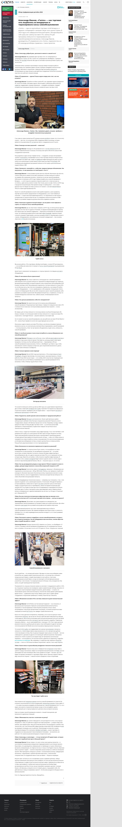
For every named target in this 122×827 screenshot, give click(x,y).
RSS (69, 802)
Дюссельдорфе (47, 213)
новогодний (24, 505)
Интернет (5, 56)
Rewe (58, 650)
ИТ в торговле (6, 49)
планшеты (25, 616)
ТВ (59, 2)
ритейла (47, 138)
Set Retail (54, 161)
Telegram (51, 810)
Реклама (37, 804)
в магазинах (23, 157)
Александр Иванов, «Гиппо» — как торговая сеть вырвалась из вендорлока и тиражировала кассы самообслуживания (80, 14)
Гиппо (25, 58)
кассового (60, 271)
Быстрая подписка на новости (75, 800)
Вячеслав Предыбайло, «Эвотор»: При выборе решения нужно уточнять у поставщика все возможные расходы (80, 55)
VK (50, 804)
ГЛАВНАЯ (17, 2)
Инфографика (6, 65)
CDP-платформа (30, 408)
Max (50, 802)
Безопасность (6, 40)
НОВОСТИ (23, 2)
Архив (5, 810)
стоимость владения (30, 459)
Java (63, 726)
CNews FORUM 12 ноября (6, 9)
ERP (26, 165)
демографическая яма (57, 338)
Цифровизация (6, 34)
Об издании (38, 802)
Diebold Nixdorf (56, 186)
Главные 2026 (7, 26)
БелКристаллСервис (41, 730)
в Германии (50, 649)
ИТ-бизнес (5, 59)
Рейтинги (5, 62)
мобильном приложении (22, 412)
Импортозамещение (7, 37)
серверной (39, 159)
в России (38, 338)
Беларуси (30, 338)
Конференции (23, 802)
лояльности (53, 69)
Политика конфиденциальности (76, 804)
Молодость (30, 419)
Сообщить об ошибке (73, 806)
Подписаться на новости (56, 783)
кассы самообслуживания (47, 266)
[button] (83, 2)
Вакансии (37, 806)
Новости (6, 802)
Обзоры (6, 808)
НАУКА (55, 2)
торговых (24, 60)
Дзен (50, 812)
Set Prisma (29, 611)
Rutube (51, 808)
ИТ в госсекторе (6, 43)
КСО (50, 185)
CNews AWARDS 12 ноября (6, 13)
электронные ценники (49, 703)
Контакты (37, 808)
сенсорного (35, 620)
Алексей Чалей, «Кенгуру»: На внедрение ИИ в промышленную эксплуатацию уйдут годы (80, 27)
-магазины (58, 410)
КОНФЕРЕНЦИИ (37, 2)
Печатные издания (24, 812)
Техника (22, 808)
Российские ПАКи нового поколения (7, 30)
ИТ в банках (5, 46)
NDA (28, 283)
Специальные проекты (25, 804)
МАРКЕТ (45, 2)
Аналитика (29, 2)
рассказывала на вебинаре (22, 640)
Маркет (21, 806)
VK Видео (51, 806)
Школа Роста (6, 17)
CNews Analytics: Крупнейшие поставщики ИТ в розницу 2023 (77, 70)
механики (51, 629)
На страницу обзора (23, 7)
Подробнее (78, 75)
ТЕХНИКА (51, 2)
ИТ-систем (32, 142)
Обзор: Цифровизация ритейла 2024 (30, 12)
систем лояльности (51, 148)
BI (57, 633)
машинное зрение (31, 701)
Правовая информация (74, 807)
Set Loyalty (38, 408)
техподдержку (42, 469)
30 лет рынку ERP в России (7, 21)
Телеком (5, 52)
